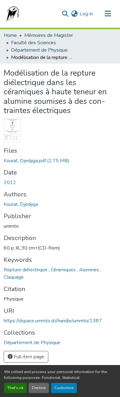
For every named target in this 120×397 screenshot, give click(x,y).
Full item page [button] (28, 356)
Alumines (89, 269)
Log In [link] (86, 13)
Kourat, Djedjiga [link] (21, 204)
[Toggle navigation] (107, 14)
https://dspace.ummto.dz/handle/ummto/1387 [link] (53, 320)
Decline (39, 388)
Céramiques (64, 269)
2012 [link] (10, 182)
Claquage (14, 277)
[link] (60, 160)
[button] (11, 14)
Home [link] (10, 35)
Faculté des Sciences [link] (33, 42)
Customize (64, 388)
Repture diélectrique (26, 269)
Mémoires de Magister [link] (48, 35)
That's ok (15, 388)
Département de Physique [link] (39, 50)
